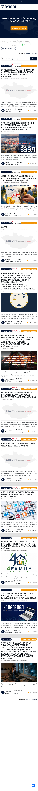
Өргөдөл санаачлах (19, 28)
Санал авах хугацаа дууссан (10, 45)
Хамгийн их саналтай (8, 48)
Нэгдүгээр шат (12, 41)
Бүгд (3, 41)
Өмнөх (28, 53)
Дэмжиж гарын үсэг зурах (29, 65)
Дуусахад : (15, 65)
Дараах (34, 53)
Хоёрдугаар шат (24, 41)
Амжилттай (27, 45)
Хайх (33, 59)
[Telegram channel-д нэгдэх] (33, 785)
